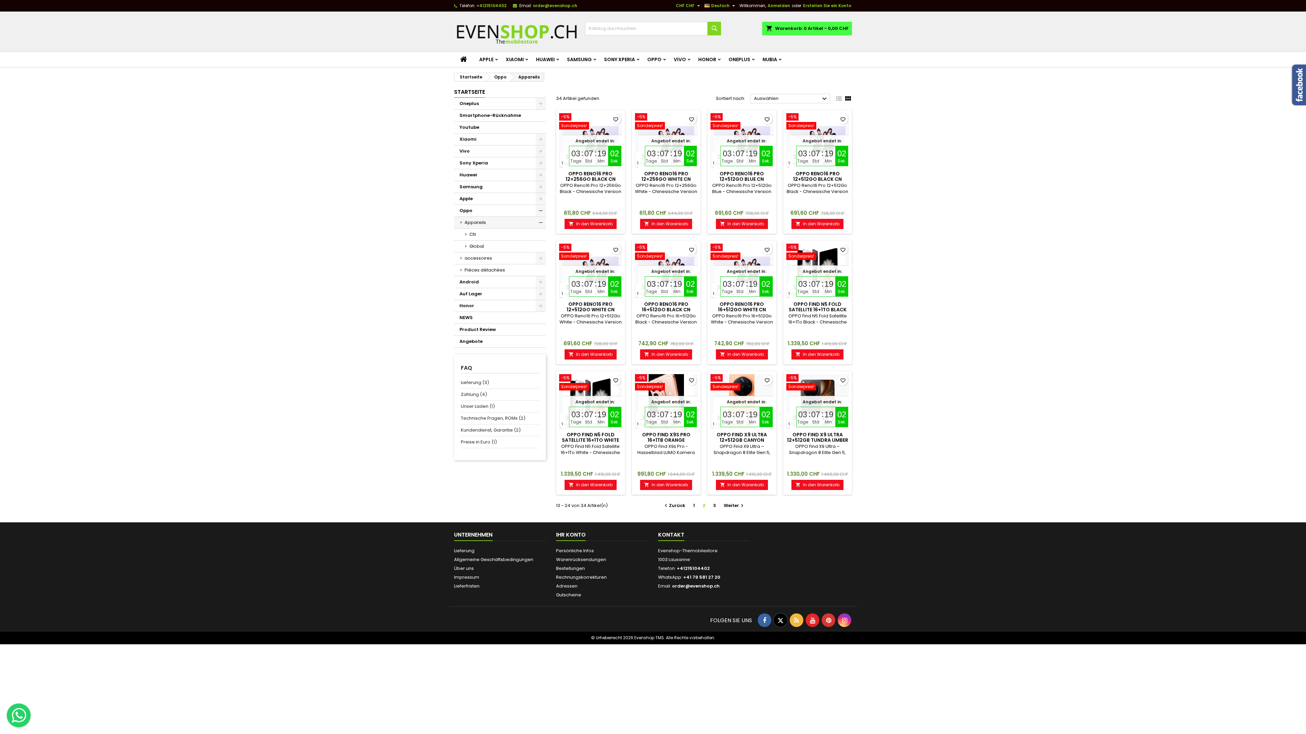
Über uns (464, 568)
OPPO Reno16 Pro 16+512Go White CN (742, 307)
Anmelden (779, 5)
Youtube (469, 127)
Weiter (734, 505)
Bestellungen (570, 568)
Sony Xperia (619, 59)
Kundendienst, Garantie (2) (491, 430)
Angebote (471, 341)
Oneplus (739, 59)
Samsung (579, 59)
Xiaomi (515, 59)
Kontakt (671, 535)
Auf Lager (470, 294)
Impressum (466, 577)
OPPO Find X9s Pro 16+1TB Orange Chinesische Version (666, 440)
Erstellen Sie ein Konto (827, 5)
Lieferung (464, 550)
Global (476, 246)
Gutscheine (568, 595)
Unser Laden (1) (478, 406)
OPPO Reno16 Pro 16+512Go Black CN (666, 307)
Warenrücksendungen (581, 559)
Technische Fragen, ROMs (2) (493, 418)
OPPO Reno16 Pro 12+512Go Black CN (817, 176)
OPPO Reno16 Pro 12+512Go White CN (591, 307)
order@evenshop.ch (555, 5)
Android (469, 282)
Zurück (674, 505)
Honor (707, 59)
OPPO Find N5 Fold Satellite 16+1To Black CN (818, 309)
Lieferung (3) (475, 382)
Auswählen (791, 99)
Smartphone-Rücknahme (490, 115)
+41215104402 (491, 5)
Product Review (477, 329)
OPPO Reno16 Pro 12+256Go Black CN (591, 176)
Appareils (475, 222)
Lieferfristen (467, 586)
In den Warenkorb (591, 224)
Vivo (680, 59)
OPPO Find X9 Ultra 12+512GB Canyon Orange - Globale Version (742, 442)
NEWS (466, 317)
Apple (486, 59)
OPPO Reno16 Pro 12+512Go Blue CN (742, 176)
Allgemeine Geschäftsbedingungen (493, 559)
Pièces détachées (485, 270)
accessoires (478, 258)
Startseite (469, 92)
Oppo (654, 59)
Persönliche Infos (575, 550)
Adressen (566, 586)
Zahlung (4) (474, 394)
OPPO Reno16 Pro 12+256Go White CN (666, 176)
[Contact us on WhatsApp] (19, 715)
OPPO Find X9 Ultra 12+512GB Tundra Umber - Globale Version (817, 440)
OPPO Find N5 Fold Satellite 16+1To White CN (590, 440)
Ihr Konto (571, 535)
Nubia (770, 59)
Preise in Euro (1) (479, 442)
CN (472, 234)
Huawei (545, 59)
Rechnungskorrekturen (581, 577)
